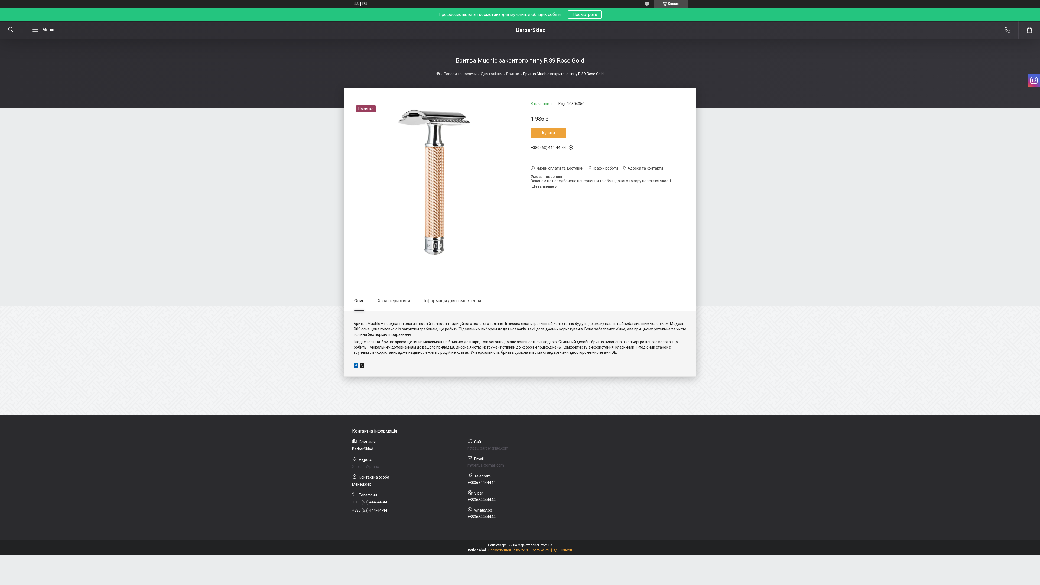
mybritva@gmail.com (485, 465)
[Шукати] (11, 30)
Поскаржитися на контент (508, 550)
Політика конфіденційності (551, 550)
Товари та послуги (460, 74)
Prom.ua (546, 545)
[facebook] (356, 366)
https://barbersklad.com (488, 448)
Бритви (512, 74)
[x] (362, 366)
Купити (548, 133)
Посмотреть (585, 14)
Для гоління (491, 74)
